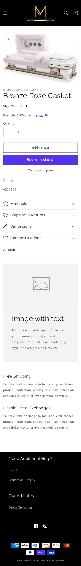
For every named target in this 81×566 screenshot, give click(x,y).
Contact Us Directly (22, 480)
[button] (5, 13)
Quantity (8, 123)
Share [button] (12, 249)
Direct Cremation (20, 507)
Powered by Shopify (55, 560)
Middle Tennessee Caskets (35, 560)
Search (13, 470)
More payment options (40, 170)
